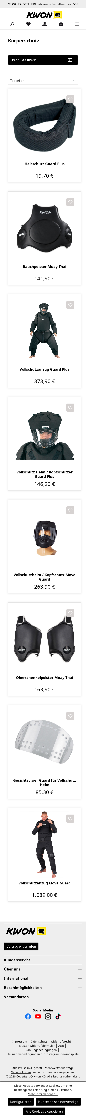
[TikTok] (58, 1017)
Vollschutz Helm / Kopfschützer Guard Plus (44, 474)
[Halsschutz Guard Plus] (44, 125)
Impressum (19, 1041)
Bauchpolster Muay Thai (44, 266)
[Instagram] (48, 1017)
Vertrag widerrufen (21, 946)
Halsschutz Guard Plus (45, 164)
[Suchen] (10, 24)
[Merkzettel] (26, 24)
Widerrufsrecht (61, 1041)
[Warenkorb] (59, 24)
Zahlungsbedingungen (41, 1050)
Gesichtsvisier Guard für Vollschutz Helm (44, 782)
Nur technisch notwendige (58, 1102)
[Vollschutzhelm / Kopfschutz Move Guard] (44, 536)
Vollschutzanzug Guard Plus (44, 369)
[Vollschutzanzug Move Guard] (44, 844)
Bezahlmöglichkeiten (23, 987)
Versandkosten (21, 1072)
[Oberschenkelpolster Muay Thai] (44, 639)
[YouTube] (38, 1017)
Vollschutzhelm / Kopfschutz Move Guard (44, 577)
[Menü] (75, 24)
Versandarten (16, 996)
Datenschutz (38, 1041)
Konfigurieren (20, 1102)
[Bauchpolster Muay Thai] (44, 228)
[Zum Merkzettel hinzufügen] (70, 99)
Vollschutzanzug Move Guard (44, 883)
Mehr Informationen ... (43, 1094)
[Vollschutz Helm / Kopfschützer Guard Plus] (44, 433)
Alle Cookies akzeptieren (44, 1111)
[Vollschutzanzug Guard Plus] (44, 331)
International (16, 978)
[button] (43, 931)
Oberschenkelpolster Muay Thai (44, 677)
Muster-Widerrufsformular (37, 1046)
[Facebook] (28, 1017)
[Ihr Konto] (43, 24)
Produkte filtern (24, 60)
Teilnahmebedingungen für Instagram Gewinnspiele (43, 1054)
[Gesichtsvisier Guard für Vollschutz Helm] (44, 742)
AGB (61, 1046)
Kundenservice (17, 959)
